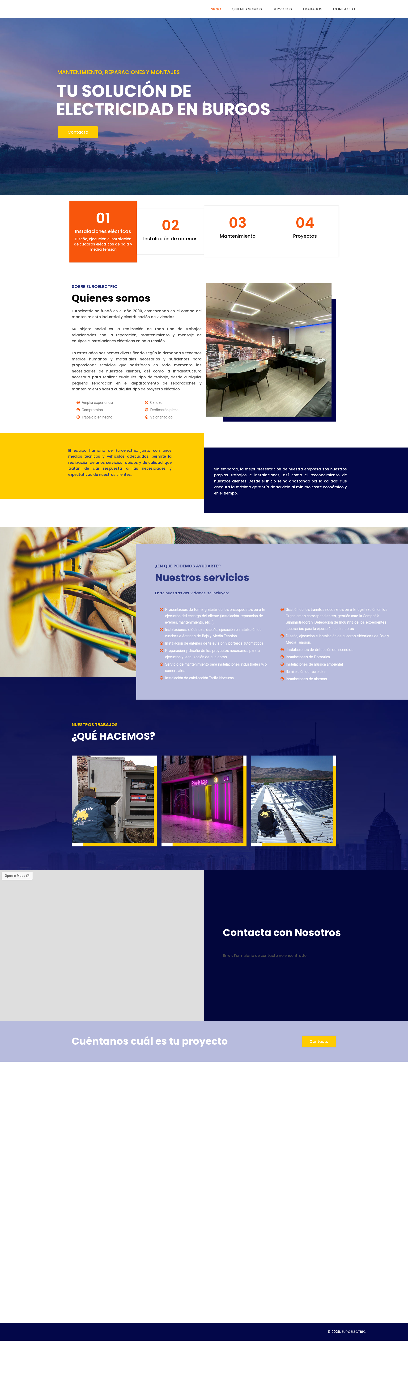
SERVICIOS (282, 9)
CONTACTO (344, 9)
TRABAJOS (312, 9)
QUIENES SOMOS (247, 9)
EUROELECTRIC (354, 1331)
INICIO (215, 9)
